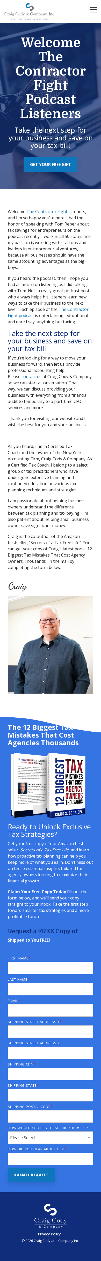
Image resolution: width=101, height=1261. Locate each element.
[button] (93, 9)
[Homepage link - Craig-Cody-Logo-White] (50, 1226)
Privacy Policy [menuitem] (49, 1234)
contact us (31, 376)
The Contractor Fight (46, 211)
